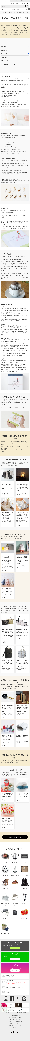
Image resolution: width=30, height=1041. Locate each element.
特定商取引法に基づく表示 (15, 1015)
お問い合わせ (15, 1027)
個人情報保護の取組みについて (15, 1017)
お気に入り (25, 3)
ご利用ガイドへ (9, 992)
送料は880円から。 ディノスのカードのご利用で (16, 982)
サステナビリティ (17, 1023)
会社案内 (9, 1021)
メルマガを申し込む (15, 947)
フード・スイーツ (4, 9)
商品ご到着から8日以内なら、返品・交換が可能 (15, 987)
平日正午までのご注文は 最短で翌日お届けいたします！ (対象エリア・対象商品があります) (13, 976)
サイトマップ (18, 1019)
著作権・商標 (11, 1019)
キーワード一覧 (18, 1025)
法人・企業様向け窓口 (18, 1021)
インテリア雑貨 (25, 9)
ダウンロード (15, 970)
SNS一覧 (11, 1025)
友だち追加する (15, 959)
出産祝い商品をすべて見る (15, 837)
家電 (18, 9)
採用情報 (10, 1023)
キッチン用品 (12, 9)
